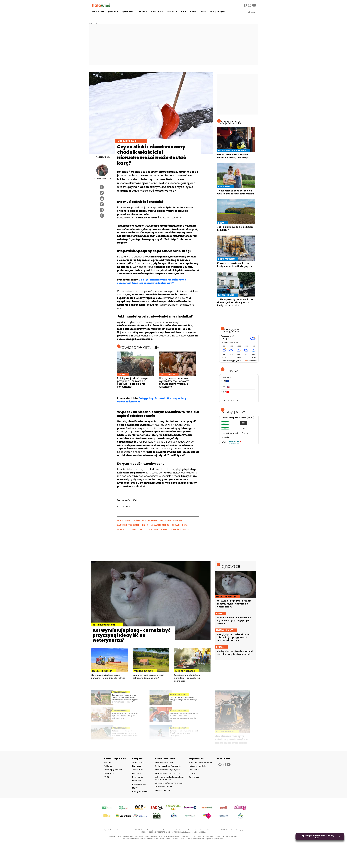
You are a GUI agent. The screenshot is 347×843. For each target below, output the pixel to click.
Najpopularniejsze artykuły (200, 762)
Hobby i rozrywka (218, 11)
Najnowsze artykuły (197, 766)
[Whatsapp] (102, 210)
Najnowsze (229, 566)
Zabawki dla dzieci (163, 786)
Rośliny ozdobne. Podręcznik (168, 766)
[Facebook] (245, 5)
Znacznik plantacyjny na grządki (169, 783)
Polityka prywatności (113, 769)
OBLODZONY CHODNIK (171, 520)
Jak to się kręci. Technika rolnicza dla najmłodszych (169, 778)
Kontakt (107, 762)
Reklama (108, 766)
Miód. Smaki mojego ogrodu (167, 769)
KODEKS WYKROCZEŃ (156, 529)
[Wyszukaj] (252, 12)
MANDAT (121, 529)
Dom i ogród (157, 11)
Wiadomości (98, 11)
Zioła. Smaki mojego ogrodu (167, 773)
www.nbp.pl (233, 400)
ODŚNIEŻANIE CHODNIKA (145, 520)
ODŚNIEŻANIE (123, 520)
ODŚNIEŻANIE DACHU (179, 529)
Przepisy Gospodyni (164, 762)
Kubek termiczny (162, 790)
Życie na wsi (127, 11)
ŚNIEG (145, 525)
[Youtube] (254, 5)
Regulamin (109, 773)
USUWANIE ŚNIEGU (160, 525)
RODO (106, 777)
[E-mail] (102, 204)
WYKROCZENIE (135, 529)
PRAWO (176, 525)
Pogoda (192, 773)
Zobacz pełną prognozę (231, 360)
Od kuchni (172, 11)
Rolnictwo (142, 11)
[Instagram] (249, 5)
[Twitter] (102, 193)
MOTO (203, 11)
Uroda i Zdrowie (188, 11)
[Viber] (102, 215)
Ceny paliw (194, 769)
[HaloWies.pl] (101, 5)
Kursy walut (194, 777)
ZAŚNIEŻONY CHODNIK (128, 525)
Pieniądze (113, 11)
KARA (184, 525)
